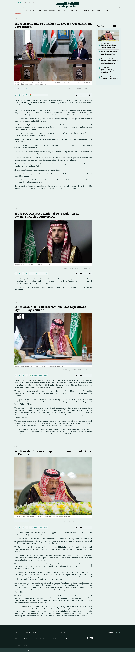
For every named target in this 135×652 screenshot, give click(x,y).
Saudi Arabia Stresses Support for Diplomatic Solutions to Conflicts (108, 45)
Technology (106, 10)
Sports (77, 10)
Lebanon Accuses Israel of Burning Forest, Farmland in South (40, 13)
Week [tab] (118, 25)
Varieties (59, 10)
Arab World (33, 10)
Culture (72, 10)
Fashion (93, 10)
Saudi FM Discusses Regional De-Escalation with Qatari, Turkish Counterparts (48, 215)
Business (65, 10)
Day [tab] (115, 25)
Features (99, 10)
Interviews (52, 10)
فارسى (32, 2)
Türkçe (24, 2)
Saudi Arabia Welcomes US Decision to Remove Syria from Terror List (109, 53)
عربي (15, 2)
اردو (29, 2)
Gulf (27, 10)
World (39, 10)
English (20, 2)
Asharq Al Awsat (25, 88)
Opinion (45, 10)
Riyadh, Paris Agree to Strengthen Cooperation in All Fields (109, 78)
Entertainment (85, 10)
